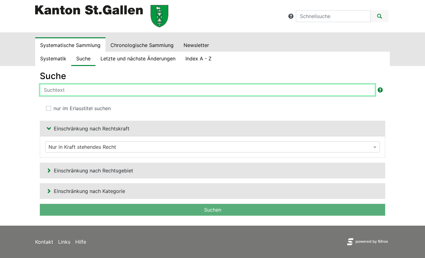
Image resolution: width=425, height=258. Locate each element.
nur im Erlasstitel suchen (82, 108)
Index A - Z (198, 58)
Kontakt (44, 242)
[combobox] (212, 147)
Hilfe (80, 242)
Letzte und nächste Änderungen (137, 58)
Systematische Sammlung (70, 45)
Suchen (212, 210)
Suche (83, 58)
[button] (291, 16)
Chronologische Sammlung (142, 45)
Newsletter (196, 45)
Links (64, 242)
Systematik (53, 58)
